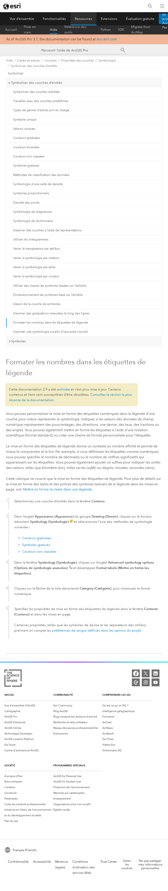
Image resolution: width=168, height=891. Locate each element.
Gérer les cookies (126, 864)
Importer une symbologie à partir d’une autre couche (50, 332)
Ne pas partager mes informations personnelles (150, 864)
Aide (53, 30)
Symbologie (107, 60)
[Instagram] (146, 682)
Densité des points (26, 202)
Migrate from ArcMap (140, 29)
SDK (121, 30)
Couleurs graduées (26, 138)
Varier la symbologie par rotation (36, 258)
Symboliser (16, 73)
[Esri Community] (136, 682)
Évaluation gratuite (140, 19)
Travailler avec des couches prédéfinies (40, 101)
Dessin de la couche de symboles (36, 304)
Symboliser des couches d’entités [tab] (36, 83)
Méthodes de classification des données (41, 175)
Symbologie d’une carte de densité (38, 184)
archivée (63, 389)
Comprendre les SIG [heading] (116, 694)
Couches (50, 60)
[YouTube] (155, 682)
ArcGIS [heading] (9, 694)
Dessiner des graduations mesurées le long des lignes (51, 313)
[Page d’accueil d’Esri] (12, 6)
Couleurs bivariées (26, 147)
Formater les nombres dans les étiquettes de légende (50, 322)
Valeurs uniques (24, 129)
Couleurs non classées (28, 156)
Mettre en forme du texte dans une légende (57, 489)
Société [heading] (9, 765)
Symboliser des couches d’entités (33, 66)
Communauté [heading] (63, 694)
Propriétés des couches (77, 60)
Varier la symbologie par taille (34, 267)
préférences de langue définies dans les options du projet (96, 630)
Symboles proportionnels (31, 193)
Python (106, 30)
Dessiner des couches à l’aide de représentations (47, 230)
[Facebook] (136, 673)
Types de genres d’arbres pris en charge (41, 110)
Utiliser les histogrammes (30, 239)
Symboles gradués (26, 165)
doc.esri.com (106, 39)
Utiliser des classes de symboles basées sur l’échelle (49, 286)
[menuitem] (28, 705)
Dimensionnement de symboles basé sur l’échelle (48, 295)
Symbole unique (24, 119)
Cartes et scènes (28, 60)
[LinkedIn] (155, 673)
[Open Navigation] (162, 6)
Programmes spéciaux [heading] (69, 765)
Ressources (83, 19)
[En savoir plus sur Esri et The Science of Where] (13, 679)
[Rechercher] (150, 6)
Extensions (109, 19)
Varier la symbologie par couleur (36, 276)
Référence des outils (75, 29)
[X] (146, 673)
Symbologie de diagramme (32, 212)
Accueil (11, 30)
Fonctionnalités (54, 19)
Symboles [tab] (18, 341)
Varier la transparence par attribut (36, 248)
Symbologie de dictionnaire (33, 221)
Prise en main (30, 29)
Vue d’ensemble (22, 19)
